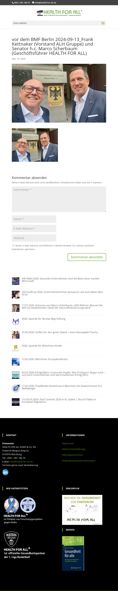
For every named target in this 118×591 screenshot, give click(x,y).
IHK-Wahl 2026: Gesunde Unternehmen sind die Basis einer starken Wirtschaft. (61, 280)
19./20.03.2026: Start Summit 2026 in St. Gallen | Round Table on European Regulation (59, 401)
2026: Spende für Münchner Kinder (42, 345)
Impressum (68, 443)
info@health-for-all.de (21, 461)
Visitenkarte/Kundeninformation (78, 460)
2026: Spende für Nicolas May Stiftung (43, 318)
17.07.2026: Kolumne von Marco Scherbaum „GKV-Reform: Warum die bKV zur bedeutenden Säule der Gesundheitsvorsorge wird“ (62, 306)
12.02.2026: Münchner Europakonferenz (45, 359)
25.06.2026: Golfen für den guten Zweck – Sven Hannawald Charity (60, 332)
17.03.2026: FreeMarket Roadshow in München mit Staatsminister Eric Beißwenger (62, 387)
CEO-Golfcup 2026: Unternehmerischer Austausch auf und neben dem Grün (62, 293)
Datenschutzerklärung (73, 449)
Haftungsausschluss (72, 454)
